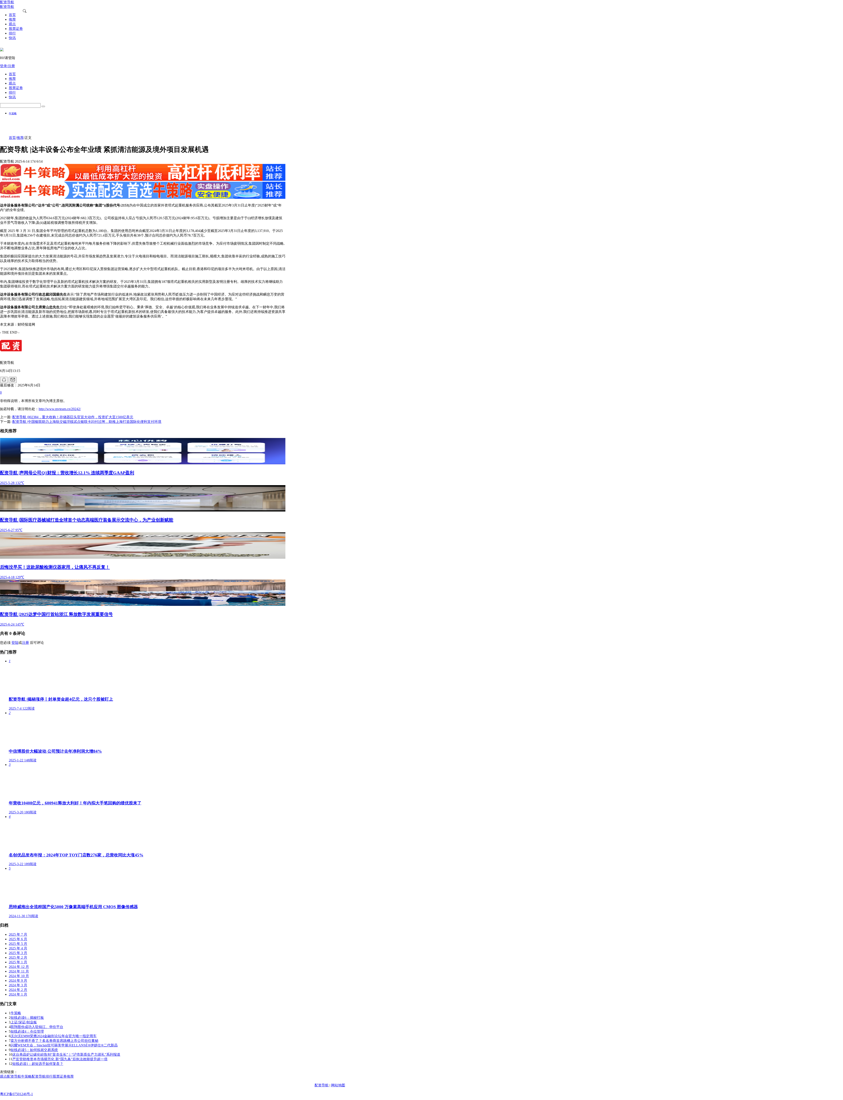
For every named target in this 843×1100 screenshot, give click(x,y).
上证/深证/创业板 (24, 1022)
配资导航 (322, 1085)
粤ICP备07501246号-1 (16, 1094)
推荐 (20, 138)
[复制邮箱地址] (13, 380)
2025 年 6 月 (18, 939)
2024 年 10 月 (19, 976)
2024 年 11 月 (19, 971)
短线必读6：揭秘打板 (27, 1017)
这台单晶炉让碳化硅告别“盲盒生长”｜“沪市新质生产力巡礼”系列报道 (66, 1054)
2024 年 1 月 (18, 994)
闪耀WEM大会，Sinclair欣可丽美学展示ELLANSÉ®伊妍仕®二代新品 (64, 1045)
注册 (25, 642)
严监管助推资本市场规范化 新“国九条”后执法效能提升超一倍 (60, 1059)
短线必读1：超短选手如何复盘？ (37, 1064)
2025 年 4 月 (18, 948)
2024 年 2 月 (18, 990)
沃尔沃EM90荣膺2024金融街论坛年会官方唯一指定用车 (54, 1036)
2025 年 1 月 (18, 962)
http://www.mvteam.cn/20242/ (60, 409)
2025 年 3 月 (18, 953)
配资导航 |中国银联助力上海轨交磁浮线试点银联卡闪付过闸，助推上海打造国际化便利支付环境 (86, 421)
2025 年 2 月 (18, 957)
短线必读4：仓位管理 (27, 1031)
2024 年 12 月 (19, 967)
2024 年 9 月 (18, 980)
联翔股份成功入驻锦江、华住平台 (37, 1027)
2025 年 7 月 (18, 934)
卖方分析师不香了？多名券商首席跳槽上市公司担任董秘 (54, 1041)
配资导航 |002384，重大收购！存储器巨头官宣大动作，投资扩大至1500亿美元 (72, 417)
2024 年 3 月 (18, 985)
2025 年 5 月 (18, 944)
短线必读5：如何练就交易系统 (34, 1050)
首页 (12, 138)
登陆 (14, 642)
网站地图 (338, 1085)
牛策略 (13, 113)
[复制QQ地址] (4, 380)
